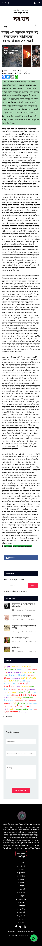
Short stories (25, 687)
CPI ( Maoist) (27, 670)
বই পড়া (21, 863)
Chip (32, 687)
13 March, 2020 (19, 620)
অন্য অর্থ (22, 889)
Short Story (23, 712)
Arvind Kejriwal (26, 672)
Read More (21, 853)
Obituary (8, 678)
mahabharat (28, 697)
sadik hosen (33, 703)
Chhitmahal (13, 711)
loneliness (9, 700)
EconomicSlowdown (20, 666)
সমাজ (22, 879)
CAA (8, 667)
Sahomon (30, 936)
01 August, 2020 (19, 642)
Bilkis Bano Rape (27, 695)
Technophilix (29, 931)
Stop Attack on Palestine (24, 546)
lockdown (12, 709)
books (18, 684)
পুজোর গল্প (21, 873)
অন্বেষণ (21, 922)
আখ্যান (21, 902)
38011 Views (31, 610)
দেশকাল (21, 886)
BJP (14, 703)
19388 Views (32, 651)
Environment (11, 692)
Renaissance (16, 678)
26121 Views (32, 632)
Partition (19, 670)
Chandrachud (10, 669)
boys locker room (10, 706)
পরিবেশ (21, 896)
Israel (14, 546)
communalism (22, 709)
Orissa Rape (24, 689)
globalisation (22, 703)
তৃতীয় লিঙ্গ (21, 916)
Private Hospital (25, 706)
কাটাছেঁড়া (22, 893)
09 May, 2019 (19, 610)
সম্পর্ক (22, 883)
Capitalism (31, 675)
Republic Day (13, 695)
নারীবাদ (6, 709)
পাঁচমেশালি (21, 906)
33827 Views (32, 620)
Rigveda (18, 680)
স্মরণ (22, 869)
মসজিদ (18, 687)
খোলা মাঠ (22, 912)
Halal (30, 709)
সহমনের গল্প (22, 899)
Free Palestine (8, 546)
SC (5, 666)
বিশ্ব (21, 919)
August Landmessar (14, 672)
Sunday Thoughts (18, 675)
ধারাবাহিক (22, 876)
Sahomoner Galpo (16, 698)
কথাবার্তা (22, 866)
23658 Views (32, 642)
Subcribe (33, 585)
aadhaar (6, 698)
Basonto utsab (14, 689)
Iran (6, 689)
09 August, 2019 (19, 632)
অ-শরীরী (22, 909)
